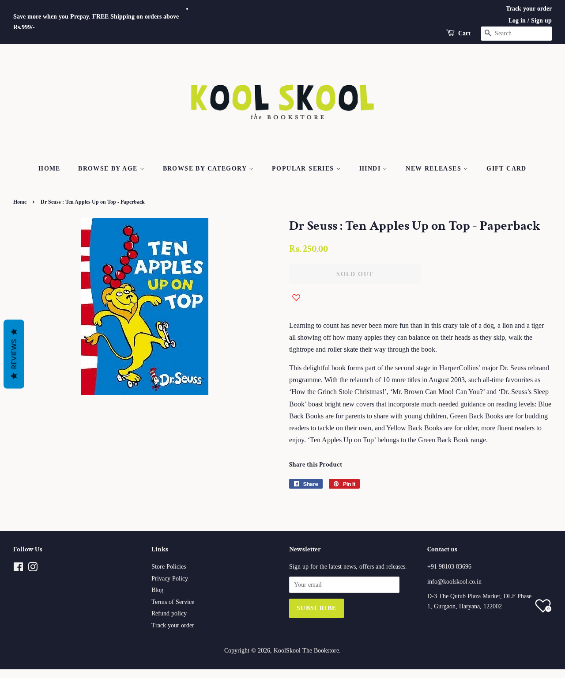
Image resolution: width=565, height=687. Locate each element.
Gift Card (506, 168)
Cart (464, 33)
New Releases (434, 168)
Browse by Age (109, 168)
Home (49, 168)
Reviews (14, 354)
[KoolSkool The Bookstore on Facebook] (18, 569)
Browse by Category (206, 168)
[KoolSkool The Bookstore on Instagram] (33, 569)
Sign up (541, 20)
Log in (517, 20)
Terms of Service (172, 602)
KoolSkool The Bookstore (306, 650)
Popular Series (304, 168)
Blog (157, 590)
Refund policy (169, 613)
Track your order (529, 8)
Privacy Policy (169, 578)
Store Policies (168, 566)
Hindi (371, 168)
